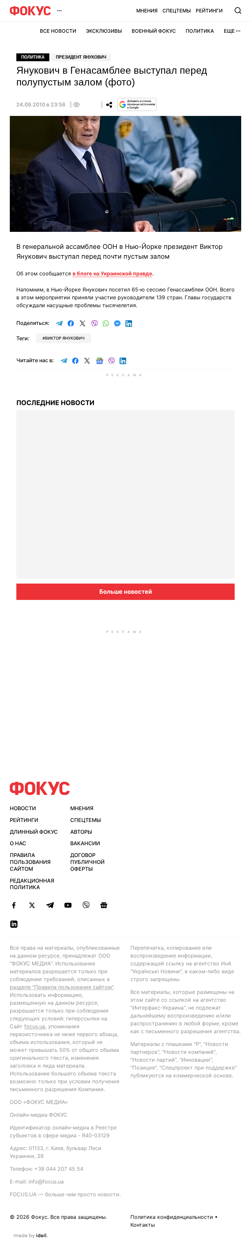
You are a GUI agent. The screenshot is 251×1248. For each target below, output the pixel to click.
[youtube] (67, 905)
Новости (23, 808)
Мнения (147, 10)
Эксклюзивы (104, 31)
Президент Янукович (81, 57)
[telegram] (49, 905)
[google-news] (103, 905)
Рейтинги (209, 10)
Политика (200, 31)
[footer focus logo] (40, 788)
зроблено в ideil (31, 1236)
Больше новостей (125, 591)
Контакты (142, 1224)
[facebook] (14, 905)
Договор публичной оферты (87, 862)
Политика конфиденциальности (171, 1217)
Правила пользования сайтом (30, 862)
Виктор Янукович (65, 338)
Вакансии (85, 843)
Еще (229, 31)
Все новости (58, 31)
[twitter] (32, 905)
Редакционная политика (32, 884)
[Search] (237, 10)
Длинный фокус (34, 832)
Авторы (81, 832)
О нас (18, 843)
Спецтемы (176, 10)
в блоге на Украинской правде (112, 273)
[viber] (85, 905)
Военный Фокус (154, 31)
